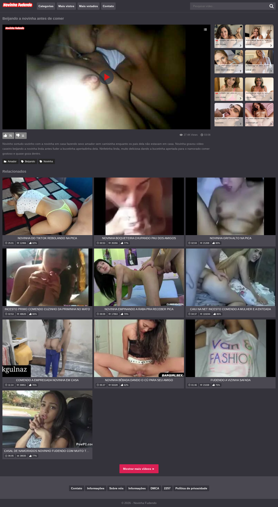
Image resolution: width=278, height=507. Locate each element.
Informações (95, 488)
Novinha (48, 161)
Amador (12, 161)
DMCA (155, 488)
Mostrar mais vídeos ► (139, 468)
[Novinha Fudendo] (17, 6)
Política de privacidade (191, 488)
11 (23, 135)
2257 (167, 488)
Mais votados (88, 6)
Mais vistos (66, 6)
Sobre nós (116, 488)
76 (10, 135)
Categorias (46, 6)
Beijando (30, 161)
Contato (108, 6)
